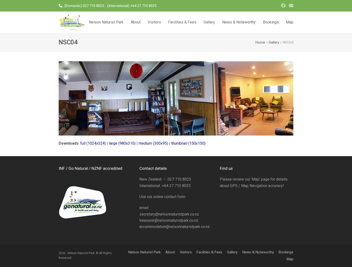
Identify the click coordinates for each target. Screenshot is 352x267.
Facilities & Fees (209, 252)
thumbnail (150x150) (188, 143)
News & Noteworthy (258, 252)
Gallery (274, 42)
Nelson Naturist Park (144, 252)
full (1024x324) (93, 143)
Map (290, 259)
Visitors (186, 252)
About (170, 252)
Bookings (286, 252)
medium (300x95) (153, 143)
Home (260, 42)
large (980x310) (122, 143)
